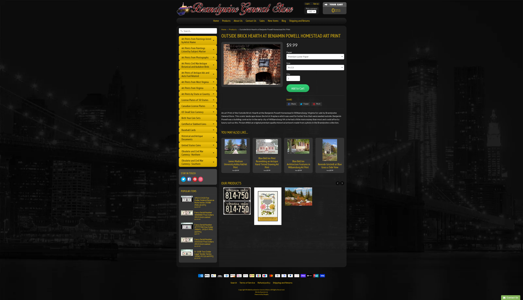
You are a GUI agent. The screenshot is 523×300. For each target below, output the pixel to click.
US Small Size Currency (192, 112)
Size (288, 63)
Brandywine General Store (260, 290)
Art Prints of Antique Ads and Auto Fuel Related (195, 74)
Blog (284, 21)
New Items (273, 21)
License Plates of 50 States (195, 100)
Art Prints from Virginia (192, 88)
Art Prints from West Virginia (195, 82)
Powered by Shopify (261, 294)
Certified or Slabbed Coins (194, 124)
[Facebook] (189, 179)
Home (216, 21)
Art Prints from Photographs (195, 57)
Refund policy (264, 282)
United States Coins (191, 145)
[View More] (236, 213)
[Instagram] (200, 179)
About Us (238, 21)
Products (226, 21)
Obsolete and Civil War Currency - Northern (192, 153)
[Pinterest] (194, 179)
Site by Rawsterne (261, 292)
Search (234, 282)
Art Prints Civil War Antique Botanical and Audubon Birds (195, 65)
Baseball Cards (189, 130)
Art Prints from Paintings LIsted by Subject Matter (194, 49)
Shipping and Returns (299, 21)
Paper (289, 52)
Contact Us (251, 21)
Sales (262, 21)
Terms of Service (247, 282)
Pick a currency (311, 9)
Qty (288, 74)
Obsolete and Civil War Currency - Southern (192, 162)
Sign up (316, 4)
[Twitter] (183, 179)
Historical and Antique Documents (192, 137)
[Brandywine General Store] (238, 12)
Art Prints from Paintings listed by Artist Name (196, 40)
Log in (307, 4)
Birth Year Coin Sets (191, 118)
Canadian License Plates (193, 106)
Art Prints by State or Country (196, 94)
